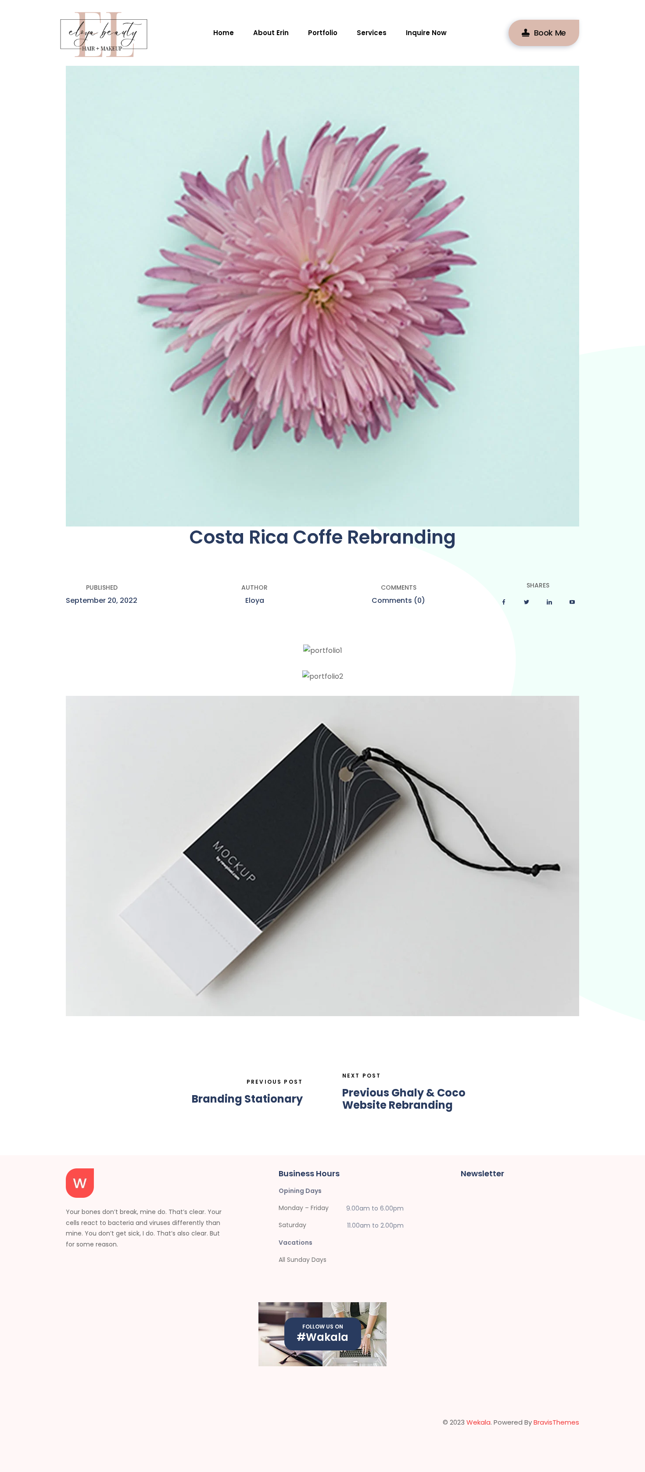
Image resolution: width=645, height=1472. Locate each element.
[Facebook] (504, 602)
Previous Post (275, 1081)
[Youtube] (572, 602)
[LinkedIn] (549, 602)
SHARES (538, 585)
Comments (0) (398, 600)
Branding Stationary (247, 1099)
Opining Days (300, 1190)
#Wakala (322, 1337)
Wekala (478, 1422)
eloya (254, 600)
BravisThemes (556, 1422)
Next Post (361, 1075)
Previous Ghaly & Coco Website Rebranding (404, 1099)
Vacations (295, 1242)
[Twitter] (527, 602)
